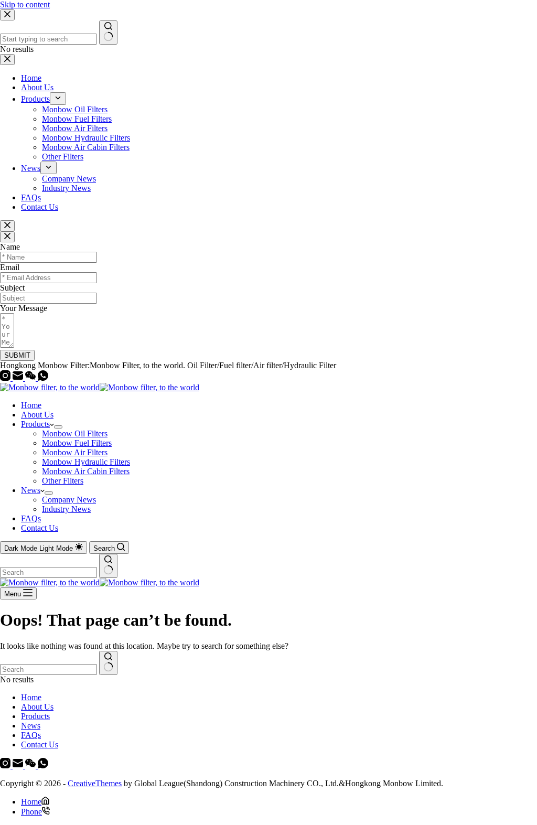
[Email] (19, 377)
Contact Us (39, 527)
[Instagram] (6, 377)
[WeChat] (31, 377)
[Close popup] (7, 225)
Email (9, 267)
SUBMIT (17, 355)
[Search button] (108, 566)
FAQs (31, 518)
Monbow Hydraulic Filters (86, 461)
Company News (69, 499)
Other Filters (62, 480)
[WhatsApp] (43, 377)
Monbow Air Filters (75, 452)
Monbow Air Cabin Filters (86, 471)
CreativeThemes (95, 783)
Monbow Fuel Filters (77, 442)
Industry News (66, 509)
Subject (12, 287)
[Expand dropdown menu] (58, 426)
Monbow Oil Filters (75, 433)
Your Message (23, 308)
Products (35, 424)
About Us (37, 414)
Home (31, 405)
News (30, 490)
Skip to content (25, 4)
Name (10, 246)
